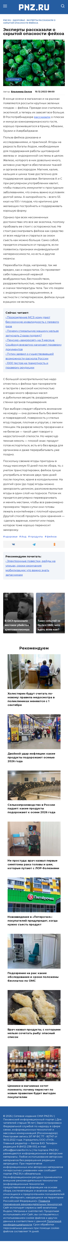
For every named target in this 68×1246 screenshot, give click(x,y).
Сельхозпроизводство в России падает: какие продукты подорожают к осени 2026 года (31, 808)
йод (23, 536)
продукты (36, 536)
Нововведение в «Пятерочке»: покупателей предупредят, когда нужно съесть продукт (33, 920)
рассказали (42, 117)
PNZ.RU (7, 20)
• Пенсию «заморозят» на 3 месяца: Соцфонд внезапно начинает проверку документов (34, 345)
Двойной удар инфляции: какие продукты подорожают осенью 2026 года (31, 757)
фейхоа (51, 536)
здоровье (11, 536)
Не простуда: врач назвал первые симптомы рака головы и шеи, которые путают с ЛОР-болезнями (33, 864)
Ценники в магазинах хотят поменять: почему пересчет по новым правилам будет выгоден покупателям (32, 1091)
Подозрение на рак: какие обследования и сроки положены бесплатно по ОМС (33, 977)
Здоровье (19, 20)
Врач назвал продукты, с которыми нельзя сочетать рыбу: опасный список (34, 1033)
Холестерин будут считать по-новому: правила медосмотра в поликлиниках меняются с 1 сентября (31, 699)
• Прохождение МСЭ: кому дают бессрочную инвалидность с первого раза (32, 322)
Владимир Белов (21, 91)
